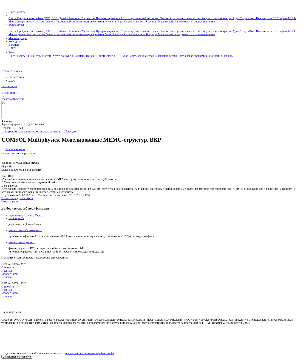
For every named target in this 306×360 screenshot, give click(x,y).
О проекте (7, 267)
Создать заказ (9, 201)
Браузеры (152, 21)
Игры (120, 21)
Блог (125, 55)
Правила (6, 270)
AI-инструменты (105, 55)
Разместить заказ (11, 70)
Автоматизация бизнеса (41, 21)
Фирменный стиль (67, 21)
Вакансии (14, 44)
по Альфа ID (16, 218)
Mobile (292, 18)
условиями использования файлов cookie (89, 353)
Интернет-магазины (203, 21)
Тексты (165, 18)
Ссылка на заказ (15, 149)
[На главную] (4, 5)
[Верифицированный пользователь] (16, 166)
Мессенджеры (17, 21)
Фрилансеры (16, 24)
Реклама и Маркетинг (82, 18)
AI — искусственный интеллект (140, 18)
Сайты (12, 18)
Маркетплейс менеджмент (174, 21)
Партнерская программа (192, 55)
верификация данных (21, 242)
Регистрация (16, 77)
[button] (9, 15)
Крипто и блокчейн (104, 21)
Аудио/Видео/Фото (244, 18)
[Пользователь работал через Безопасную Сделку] (15, 121)
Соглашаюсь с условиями (17, 356)
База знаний (215, 55)
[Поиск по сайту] (11, 64)
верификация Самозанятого (25, 230)
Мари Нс (7, 166)
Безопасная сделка (166, 55)
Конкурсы (14, 41)
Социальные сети (135, 21)
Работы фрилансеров (141, 55)
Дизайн (64, 18)
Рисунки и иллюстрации (217, 18)
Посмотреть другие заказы (17, 198)
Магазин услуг (17, 38)
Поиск (12, 47)
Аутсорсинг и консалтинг (186, 18)
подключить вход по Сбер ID (26, 215)
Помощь (228, 55)
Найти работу (16, 11)
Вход (11, 80)
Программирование (108, 18)
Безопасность (9, 273)
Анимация (85, 21)
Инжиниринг (264, 18)
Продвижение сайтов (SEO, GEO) (38, 18)
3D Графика (280, 18)
